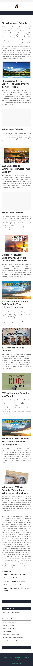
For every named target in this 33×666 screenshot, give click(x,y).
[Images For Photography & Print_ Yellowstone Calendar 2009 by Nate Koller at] (16, 69)
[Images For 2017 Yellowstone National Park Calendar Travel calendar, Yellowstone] (16, 290)
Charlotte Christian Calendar (9, 622)
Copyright (27, 657)
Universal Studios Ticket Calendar (10, 619)
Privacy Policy (18, 657)
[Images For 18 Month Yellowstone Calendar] (16, 336)
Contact (11, 657)
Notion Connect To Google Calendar (14, 585)
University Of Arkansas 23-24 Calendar (15, 574)
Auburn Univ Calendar (7, 631)
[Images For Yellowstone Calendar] (16, 118)
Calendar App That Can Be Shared (10, 634)
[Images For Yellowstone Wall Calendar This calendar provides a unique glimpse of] (16, 427)
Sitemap (17, 659)
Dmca (5, 657)
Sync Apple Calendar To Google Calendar (12, 637)
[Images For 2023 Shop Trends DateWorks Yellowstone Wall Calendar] (16, 154)
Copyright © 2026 (16, 663)
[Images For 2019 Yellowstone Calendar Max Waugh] (16, 381)
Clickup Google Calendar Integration (11, 612)
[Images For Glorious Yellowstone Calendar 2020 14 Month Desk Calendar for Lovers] (16, 243)
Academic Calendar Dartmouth (9, 640)
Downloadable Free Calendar (12, 578)
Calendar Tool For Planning (8, 628)
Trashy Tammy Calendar (8, 625)
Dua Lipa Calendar (6, 616)
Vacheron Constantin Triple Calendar (14, 581)
